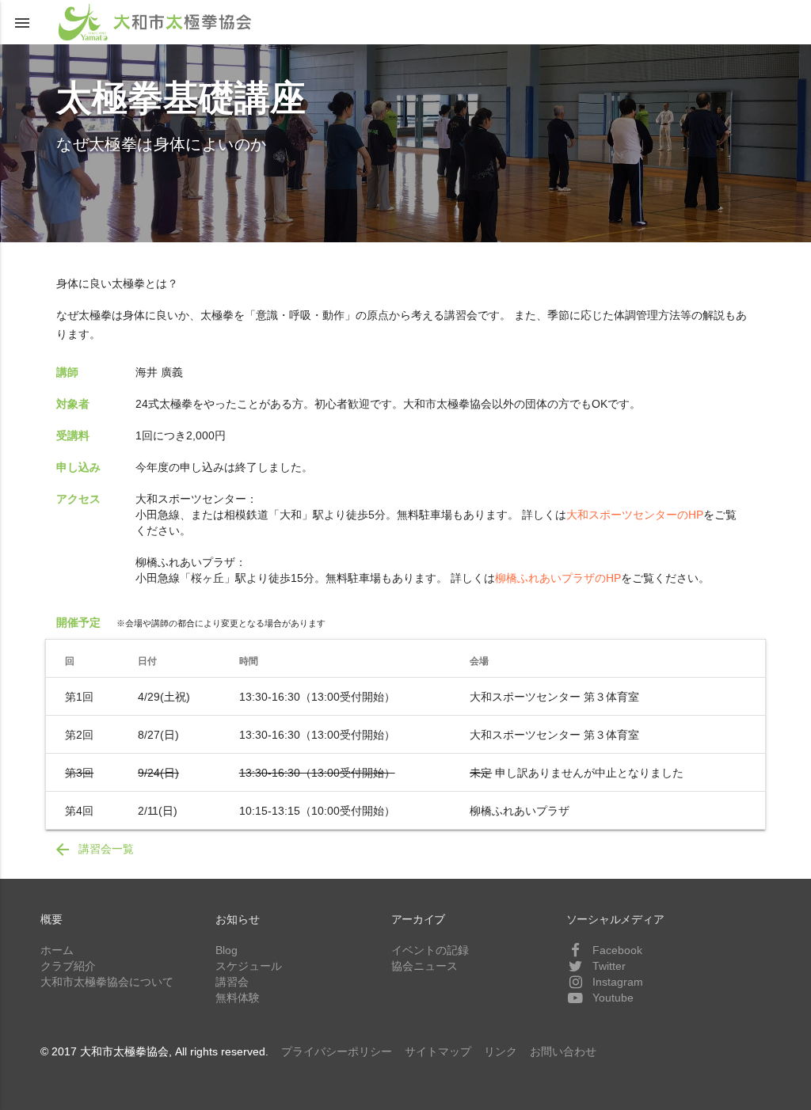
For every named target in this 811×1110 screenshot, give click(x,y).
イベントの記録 (430, 950)
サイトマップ (438, 1051)
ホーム (57, 950)
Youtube (611, 997)
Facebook (615, 950)
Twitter (607, 966)
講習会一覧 (93, 849)
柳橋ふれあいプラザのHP (558, 578)
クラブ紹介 (68, 966)
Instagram (616, 981)
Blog (226, 950)
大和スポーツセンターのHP (634, 514)
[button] (22, 22)
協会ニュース (424, 966)
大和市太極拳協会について (106, 981)
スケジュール (248, 966)
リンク (500, 1051)
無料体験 (237, 997)
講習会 (232, 981)
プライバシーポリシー (336, 1051)
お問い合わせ (563, 1051)
